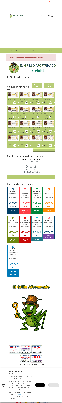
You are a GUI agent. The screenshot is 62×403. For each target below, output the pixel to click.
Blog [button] (50, 50)
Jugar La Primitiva (37, 211)
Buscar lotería (37, 85)
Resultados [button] (13, 50)
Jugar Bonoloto (13, 240)
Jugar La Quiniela (25, 240)
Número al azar (49, 85)
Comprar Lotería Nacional (13, 272)
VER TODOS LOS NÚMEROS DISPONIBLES (43, 150)
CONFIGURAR (18, 394)
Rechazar (54, 385)
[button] (10, 70)
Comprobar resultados (31, 177)
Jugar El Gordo (25, 211)
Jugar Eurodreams (48, 236)
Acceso (44, 16)
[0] (49, 16)
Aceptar (40, 385)
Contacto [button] (33, 50)
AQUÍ (18, 398)
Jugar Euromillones (13, 211)
